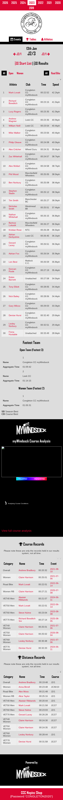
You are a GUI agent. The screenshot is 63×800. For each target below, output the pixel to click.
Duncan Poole (12, 270)
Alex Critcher (15, 149)
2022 (40, 2)
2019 (31, 8)
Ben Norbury (15, 182)
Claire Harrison (26, 577)
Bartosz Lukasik (12, 224)
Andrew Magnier (13, 119)
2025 (14, 2)
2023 (32, 2)
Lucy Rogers (15, 111)
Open (11, 73)
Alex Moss (24, 691)
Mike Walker (14, 133)
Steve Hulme (25, 612)
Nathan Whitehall (13, 215)
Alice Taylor (24, 696)
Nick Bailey (14, 296)
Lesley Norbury (13, 324)
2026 (5, 2)
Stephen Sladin (13, 192)
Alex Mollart (14, 166)
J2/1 (18, 54)
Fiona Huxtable (13, 333)
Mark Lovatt (14, 92)
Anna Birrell (24, 687)
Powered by (32, 762)
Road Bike (55, 73)
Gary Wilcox (14, 306)
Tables (32, 39)
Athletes (48, 39)
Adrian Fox (14, 253)
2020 (58, 2)
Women (20, 73)
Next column (60, 79)
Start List (25, 63)
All (4, 73)
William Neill (14, 125)
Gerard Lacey (12, 244)
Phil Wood (14, 174)
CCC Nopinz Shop (31, 794)
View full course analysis (16, 530)
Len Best (13, 262)
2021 (49, 2)
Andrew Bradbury (27, 570)
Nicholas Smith (13, 207)
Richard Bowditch (13, 102)
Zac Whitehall (15, 156)
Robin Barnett (12, 278)
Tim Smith (13, 200)
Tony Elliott (14, 287)
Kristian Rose (15, 230)
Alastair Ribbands (23, 598)
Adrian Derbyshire (14, 235)
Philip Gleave (15, 142)
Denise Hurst (15, 315)
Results (43, 63)
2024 (23, 2)
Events (17, 39)
